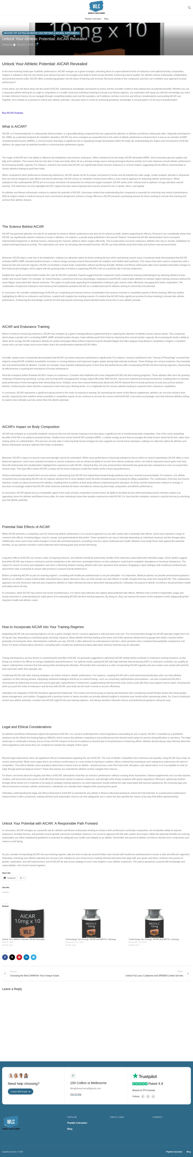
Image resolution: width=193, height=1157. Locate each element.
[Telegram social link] (33, 957)
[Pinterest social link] (19, 957)
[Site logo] (96, 7)
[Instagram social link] (153, 1096)
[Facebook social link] (5, 957)
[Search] (189, 7)
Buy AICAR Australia (12, 113)
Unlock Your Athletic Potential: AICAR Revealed (23, 939)
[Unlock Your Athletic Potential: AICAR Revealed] (32, 923)
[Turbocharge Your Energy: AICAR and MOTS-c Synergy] (95, 923)
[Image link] (11, 1123)
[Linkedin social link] (26, 957)
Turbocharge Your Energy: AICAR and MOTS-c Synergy (90, 939)
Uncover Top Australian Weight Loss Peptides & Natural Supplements (41, 33)
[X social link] (12, 957)
